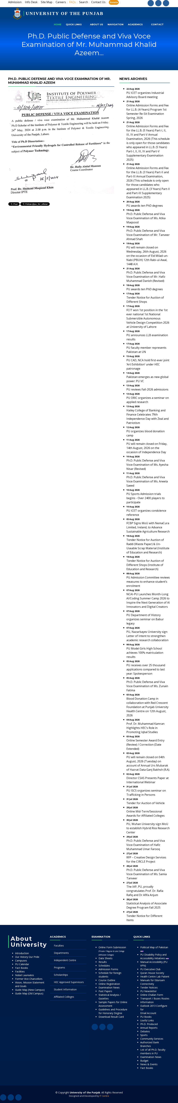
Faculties (59, 945)
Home (57, 24)
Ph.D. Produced (149, 1024)
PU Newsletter (148, 991)
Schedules (104, 965)
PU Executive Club (150, 969)
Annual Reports (148, 1027)
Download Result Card (111, 1016)
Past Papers (105, 991)
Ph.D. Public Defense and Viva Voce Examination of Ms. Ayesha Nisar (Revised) (147, 465)
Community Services (151, 1038)
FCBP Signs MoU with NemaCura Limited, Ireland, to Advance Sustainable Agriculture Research (148, 527)
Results (103, 962)
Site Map (46, 2)
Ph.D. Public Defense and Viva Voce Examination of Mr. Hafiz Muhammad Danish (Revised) (145, 277)
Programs (59, 967)
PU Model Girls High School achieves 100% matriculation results (144, 653)
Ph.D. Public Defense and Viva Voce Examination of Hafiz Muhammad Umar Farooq (145, 845)
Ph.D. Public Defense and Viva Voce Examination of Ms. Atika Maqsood (145, 218)
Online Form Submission (112, 951)
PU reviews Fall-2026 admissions (147, 389)
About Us (96, 24)
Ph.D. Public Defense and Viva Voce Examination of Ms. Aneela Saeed (147, 481)
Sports (144, 1035)
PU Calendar (22, 964)
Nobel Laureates (24, 975)
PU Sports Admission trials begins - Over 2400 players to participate (145, 498)
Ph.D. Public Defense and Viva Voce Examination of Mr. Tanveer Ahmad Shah (148, 235)
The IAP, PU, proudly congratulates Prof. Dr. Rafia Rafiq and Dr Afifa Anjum (144, 891)
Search (83, 2)
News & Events (148, 1064)
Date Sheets (105, 958)
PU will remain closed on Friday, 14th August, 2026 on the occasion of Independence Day (146, 448)
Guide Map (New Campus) (30, 989)
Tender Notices (149, 987)
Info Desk (31, 2)
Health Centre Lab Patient (154, 976)
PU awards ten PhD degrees (144, 206)
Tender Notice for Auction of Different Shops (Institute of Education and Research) (145, 565)
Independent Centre (65, 960)
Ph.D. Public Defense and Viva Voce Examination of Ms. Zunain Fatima (147, 686)
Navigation (115, 24)
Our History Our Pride (27, 957)
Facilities (20, 971)
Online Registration (109, 983)
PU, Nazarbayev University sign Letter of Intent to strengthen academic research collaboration (147, 636)
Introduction (22, 953)
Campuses (21, 960)
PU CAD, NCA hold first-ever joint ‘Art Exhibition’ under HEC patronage (147, 364)
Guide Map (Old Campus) (29, 993)
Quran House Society (152, 973)
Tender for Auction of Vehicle (145, 803)
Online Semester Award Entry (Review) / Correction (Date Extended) (145, 744)
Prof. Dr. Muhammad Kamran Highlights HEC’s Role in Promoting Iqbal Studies (145, 728)
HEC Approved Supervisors (69, 982)
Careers (61, 2)
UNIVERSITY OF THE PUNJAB (64, 13)
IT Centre (104, 1095)
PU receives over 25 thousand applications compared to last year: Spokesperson (145, 669)
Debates (145, 1031)
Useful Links (147, 1020)
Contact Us (98, 2)
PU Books (146, 1016)
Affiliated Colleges (64, 996)
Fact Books (21, 967)
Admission (15, 2)
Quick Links (74, 24)
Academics (135, 24)
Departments (61, 953)
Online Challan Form (151, 994)
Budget (144, 1060)
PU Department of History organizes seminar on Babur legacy (145, 619)
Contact (157, 24)
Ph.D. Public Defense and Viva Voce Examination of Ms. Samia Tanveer (146, 874)
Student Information (65, 989)
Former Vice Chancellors (28, 978)
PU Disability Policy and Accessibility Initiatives (153, 956)
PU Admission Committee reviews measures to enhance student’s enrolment (148, 582)
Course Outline (107, 980)
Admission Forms (108, 969)
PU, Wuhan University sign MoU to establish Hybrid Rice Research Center (148, 828)
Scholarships (61, 974)
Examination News (109, 987)
